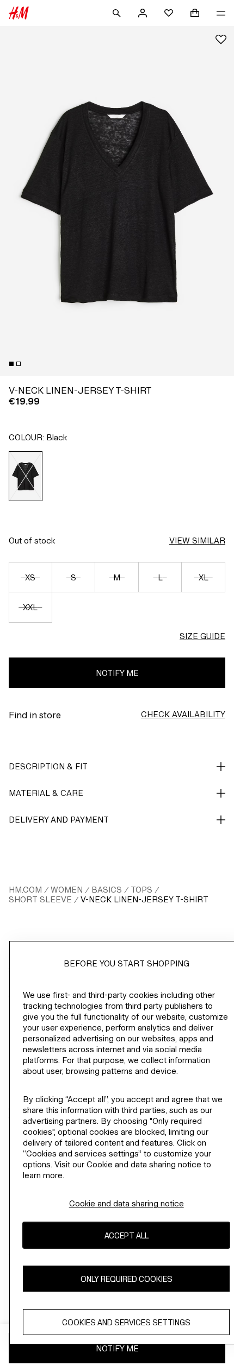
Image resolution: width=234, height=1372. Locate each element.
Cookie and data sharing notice (126, 1203)
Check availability (183, 714)
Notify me (117, 673)
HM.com (25, 889)
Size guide (202, 636)
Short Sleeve (40, 899)
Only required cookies (127, 1279)
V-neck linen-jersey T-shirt (144, 899)
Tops (141, 889)
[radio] (25, 476)
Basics (106, 889)
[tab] (11, 363)
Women (67, 889)
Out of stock (32, 540)
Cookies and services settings (126, 1322)
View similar (197, 540)
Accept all (126, 1235)
